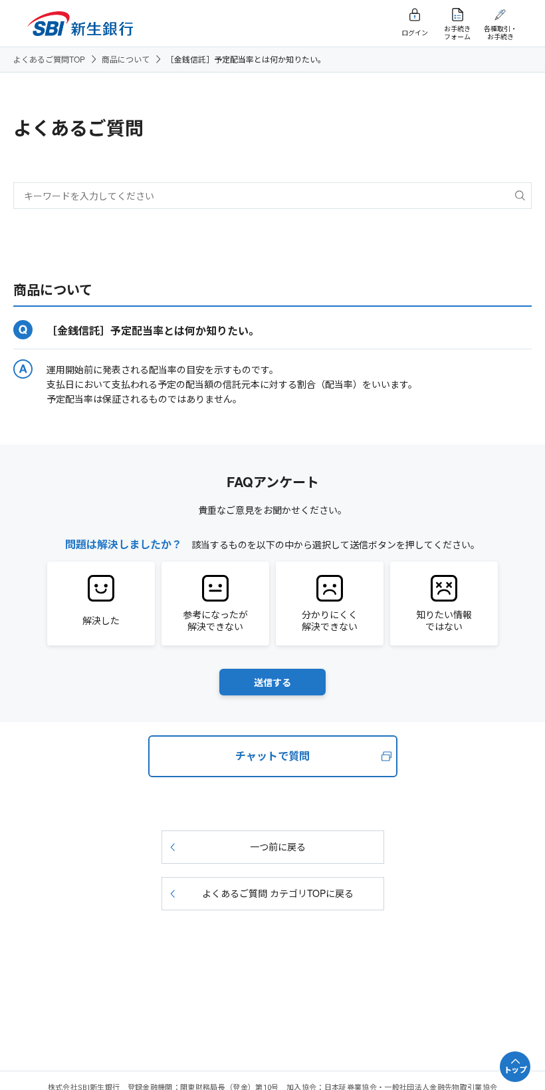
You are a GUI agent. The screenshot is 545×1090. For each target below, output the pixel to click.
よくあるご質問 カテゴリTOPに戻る (278, 893)
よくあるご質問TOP (49, 59)
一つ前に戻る (278, 846)
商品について (126, 59)
